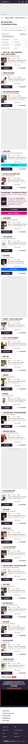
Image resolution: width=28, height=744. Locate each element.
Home (2, 14)
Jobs (4, 733)
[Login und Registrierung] (23, 1)
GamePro (5, 736)
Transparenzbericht (18, 730)
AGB (15, 726)
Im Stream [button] (6, 68)
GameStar (16, 733)
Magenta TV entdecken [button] (13, 213)
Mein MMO (16, 736)
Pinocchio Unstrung (14, 688)
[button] (21, 68)
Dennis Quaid (16, 612)
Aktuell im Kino (9, 18)
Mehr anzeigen (17, 65)
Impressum (5, 726)
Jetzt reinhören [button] (14, 209)
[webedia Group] (14, 741)
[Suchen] (19, 1)
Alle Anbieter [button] (6, 169)
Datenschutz (5, 730)
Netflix (9, 30)
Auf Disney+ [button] (13, 165)
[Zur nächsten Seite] (19, 677)
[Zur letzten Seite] (24, 677)
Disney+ (5, 30)
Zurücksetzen (23, 34)
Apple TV (14, 30)
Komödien (25, 30)
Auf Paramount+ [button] (13, 269)
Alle (2, 18)
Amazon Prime (19, 30)
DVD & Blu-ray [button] (6, 232)
